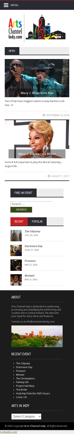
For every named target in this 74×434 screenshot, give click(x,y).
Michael (29, 275)
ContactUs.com (8, 432)
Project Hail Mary (25, 385)
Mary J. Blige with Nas (37, 93)
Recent (19, 221)
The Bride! (21, 389)
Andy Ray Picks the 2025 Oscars (33, 393)
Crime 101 (21, 397)
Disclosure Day (34, 246)
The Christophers (25, 378)
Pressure (30, 260)
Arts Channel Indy (37, 28)
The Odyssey (32, 231)
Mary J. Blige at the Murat (37, 154)
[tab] (19, 221)
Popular (37, 221)
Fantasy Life (22, 382)
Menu (14, 5)
